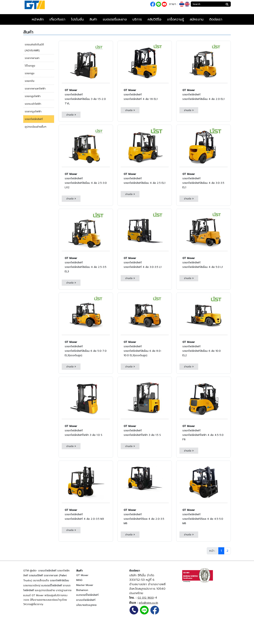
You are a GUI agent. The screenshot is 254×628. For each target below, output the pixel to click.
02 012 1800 (146, 598)
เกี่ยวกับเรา (57, 19)
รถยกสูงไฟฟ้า (33, 96)
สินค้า (93, 19)
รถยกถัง (29, 81)
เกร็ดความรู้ (175, 19)
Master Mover (84, 585)
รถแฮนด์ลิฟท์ (36, 575)
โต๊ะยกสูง (30, 66)
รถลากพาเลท (32, 58)
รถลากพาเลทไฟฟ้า (35, 89)
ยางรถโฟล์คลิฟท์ (85, 600)
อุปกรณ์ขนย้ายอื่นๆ (35, 127)
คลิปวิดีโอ (154, 19)
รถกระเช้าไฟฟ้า (33, 104)
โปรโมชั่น (77, 19)
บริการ (137, 19)
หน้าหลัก (38, 19)
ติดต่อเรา (215, 19)
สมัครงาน (196, 19)
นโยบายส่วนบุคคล (86, 605)
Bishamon (82, 590)
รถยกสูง (29, 73)
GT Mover (82, 575)
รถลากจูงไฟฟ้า (33, 111)
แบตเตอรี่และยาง (115, 19)
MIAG (79, 580)
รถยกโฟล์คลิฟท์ (34, 119)
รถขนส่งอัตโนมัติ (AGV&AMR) (34, 47)
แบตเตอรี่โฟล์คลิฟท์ (51, 585)
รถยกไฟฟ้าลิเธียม (59, 580)
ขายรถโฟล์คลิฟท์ (47, 571)
